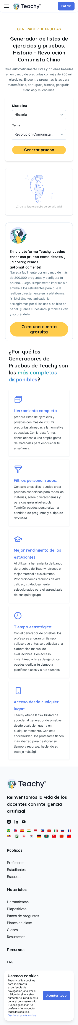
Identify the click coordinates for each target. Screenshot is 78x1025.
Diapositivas (16, 909)
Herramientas (18, 902)
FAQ (10, 962)
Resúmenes (16, 937)
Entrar (66, 6)
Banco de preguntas (23, 916)
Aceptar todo (56, 996)
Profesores (15, 862)
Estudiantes (16, 869)
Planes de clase (19, 923)
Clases (12, 930)
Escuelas (14, 876)
